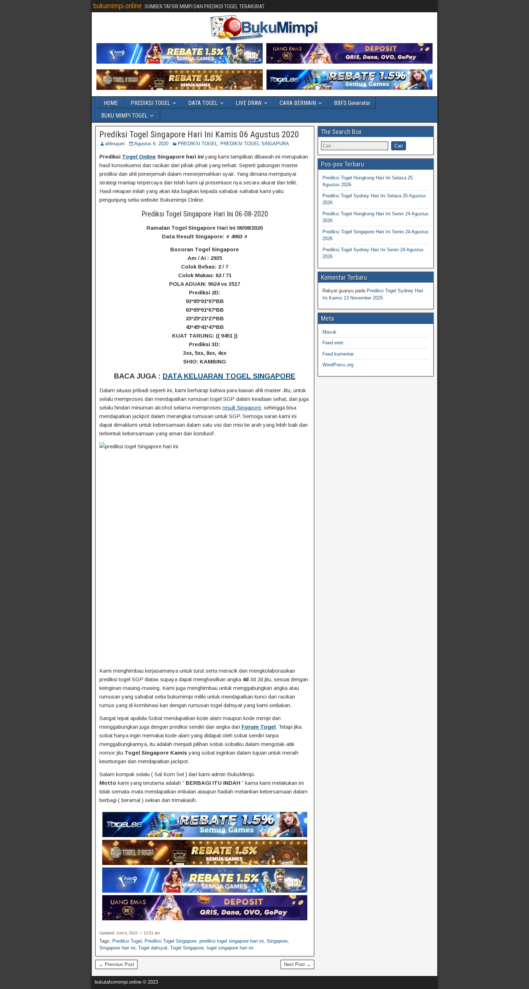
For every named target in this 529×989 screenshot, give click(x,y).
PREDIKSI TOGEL (150, 103)
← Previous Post (116, 964)
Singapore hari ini (117, 948)
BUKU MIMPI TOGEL (124, 115)
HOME (111, 103)
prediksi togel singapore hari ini (231, 941)
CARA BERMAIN (298, 103)
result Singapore (241, 407)
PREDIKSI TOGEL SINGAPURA (254, 143)
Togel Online (139, 157)
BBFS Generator (352, 103)
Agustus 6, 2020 (151, 143)
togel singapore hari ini (230, 948)
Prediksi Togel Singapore (170, 941)
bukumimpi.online (117, 5)
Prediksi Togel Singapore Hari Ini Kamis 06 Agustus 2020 (199, 134)
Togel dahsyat (152, 948)
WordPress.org (337, 364)
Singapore (277, 941)
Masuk (329, 332)
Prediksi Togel (127, 941)
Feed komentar (338, 354)
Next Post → (297, 964)
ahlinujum (115, 143)
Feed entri (332, 342)
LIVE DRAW (249, 103)
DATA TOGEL (203, 103)
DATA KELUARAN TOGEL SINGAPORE (229, 376)
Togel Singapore (187, 948)
